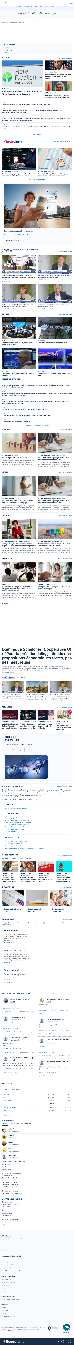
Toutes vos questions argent (64, 786)
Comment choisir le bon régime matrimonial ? (17, 820)
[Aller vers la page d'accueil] (5, 2)
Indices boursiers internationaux (11, 1173)
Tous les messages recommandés (62, 994)
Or (4, 1104)
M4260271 (9, 1028)
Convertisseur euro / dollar (10, 1187)
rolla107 (11, 1129)
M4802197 (45, 1030)
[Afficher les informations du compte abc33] (4, 1143)
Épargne (14, 859)
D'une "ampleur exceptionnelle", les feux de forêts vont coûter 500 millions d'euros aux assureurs (34, 127)
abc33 (10, 1142)
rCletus (62, 1030)
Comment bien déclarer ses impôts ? (15, 829)
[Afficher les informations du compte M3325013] (41, 1062)
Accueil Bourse (6, 1164)
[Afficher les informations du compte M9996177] (41, 1040)
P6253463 (8, 1048)
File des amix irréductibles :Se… (57, 1061)
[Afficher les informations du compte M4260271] (5, 1018)
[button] (2, 2)
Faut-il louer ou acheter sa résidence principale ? (18, 822)
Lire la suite (37, 670)
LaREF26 (7, 48)
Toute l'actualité (37, 134)
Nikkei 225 (22, 14)
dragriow (44, 1010)
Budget (29, 859)
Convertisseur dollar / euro (10, 1184)
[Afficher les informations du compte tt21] (4, 1150)
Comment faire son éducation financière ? (16, 808)
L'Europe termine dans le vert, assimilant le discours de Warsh (22, 104)
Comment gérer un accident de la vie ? (15, 843)
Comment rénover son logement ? (14, 827)
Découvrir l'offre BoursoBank (61, 142)
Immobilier (5, 859)
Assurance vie (6, 1211)
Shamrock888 (8, 1011)
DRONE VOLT (14, 1040)
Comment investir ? (10, 831)
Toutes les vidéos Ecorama (64, 251)
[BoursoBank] (13, 141)
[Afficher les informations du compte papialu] (4, 1137)
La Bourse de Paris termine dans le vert (15, 422)
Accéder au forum (9, 942)
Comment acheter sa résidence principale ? (17, 825)
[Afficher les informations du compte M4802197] (41, 1020)
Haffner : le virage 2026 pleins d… (57, 1040)
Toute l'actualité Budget (65, 515)
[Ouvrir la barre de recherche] (62, 3)
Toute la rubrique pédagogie (64, 707)
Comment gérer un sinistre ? (13, 846)
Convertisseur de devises (9, 1182)
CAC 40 (49, 1001)
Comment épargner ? (11, 818)
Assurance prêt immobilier (10, 1219)
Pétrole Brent (7, 1101)
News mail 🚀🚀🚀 (19, 1017)
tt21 (9, 1149)
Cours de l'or (8, 50)
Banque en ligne (7, 1202)
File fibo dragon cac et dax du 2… (58, 999)
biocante (26, 1068)
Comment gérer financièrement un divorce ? (17, 841)
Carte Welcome (8, 235)
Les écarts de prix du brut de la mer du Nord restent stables (21, 409)
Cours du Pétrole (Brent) (9, 1178)
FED (5, 53)
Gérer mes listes (7, 1115)
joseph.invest (8, 1052)
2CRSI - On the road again (19, 999)
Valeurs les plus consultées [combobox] (13, 1089)
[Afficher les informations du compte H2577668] (5, 1000)
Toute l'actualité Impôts (65, 472)
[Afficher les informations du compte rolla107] (4, 1130)
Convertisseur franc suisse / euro (12, 1193)
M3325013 (45, 1072)
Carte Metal (26, 235)
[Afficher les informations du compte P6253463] (5, 1039)
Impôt (21, 859)
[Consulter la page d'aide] (64, 3)
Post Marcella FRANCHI (56, 1019)
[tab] (8, 677)
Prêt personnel (6, 1215)
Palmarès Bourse (7, 1176)
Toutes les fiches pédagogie (64, 855)
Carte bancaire (6, 1206)
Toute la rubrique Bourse (65, 58)
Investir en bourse (7, 1222)
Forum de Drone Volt (19, 1037)
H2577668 (8, 1008)
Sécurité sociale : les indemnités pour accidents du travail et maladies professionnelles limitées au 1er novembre (35, 120)
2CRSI (12, 1001)
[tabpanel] (37, 691)
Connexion (70, 3)
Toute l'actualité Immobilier (64, 558)
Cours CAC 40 (6, 1169)
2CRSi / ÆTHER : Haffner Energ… (22, 1058)
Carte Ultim (18, 235)
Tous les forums (67, 919)
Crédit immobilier (7, 1213)
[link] (10, 1299)
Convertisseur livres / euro (10, 1191)
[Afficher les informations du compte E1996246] (5, 1059)
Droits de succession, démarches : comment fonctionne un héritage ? (24, 848)
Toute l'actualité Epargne (65, 429)
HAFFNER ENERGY (16, 1020)
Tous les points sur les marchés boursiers (37, 425)
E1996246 (8, 1068)
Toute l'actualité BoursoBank (37, 179)
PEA (3, 1224)
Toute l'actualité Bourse (65, 314)
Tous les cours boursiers (9, 1167)
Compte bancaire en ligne (10, 1204)
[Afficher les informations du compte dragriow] (41, 1000)
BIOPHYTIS (6, 1110)
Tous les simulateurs (66, 887)
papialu (11, 1135)
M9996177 (45, 1052)
